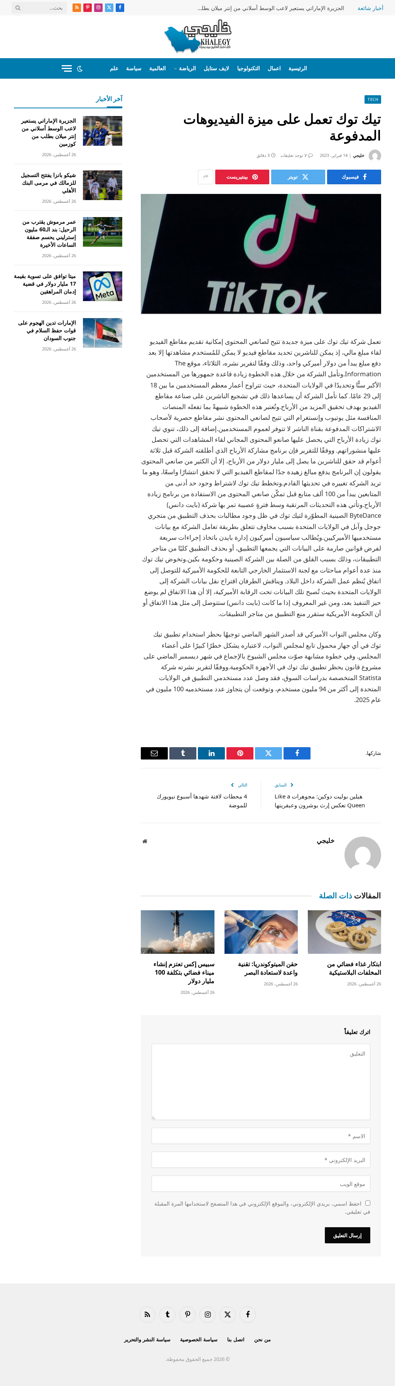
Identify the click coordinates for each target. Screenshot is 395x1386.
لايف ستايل (216, 68)
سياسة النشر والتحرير (147, 1339)
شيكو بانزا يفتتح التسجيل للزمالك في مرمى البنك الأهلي (48, 182)
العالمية (157, 68)
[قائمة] (67, 68)
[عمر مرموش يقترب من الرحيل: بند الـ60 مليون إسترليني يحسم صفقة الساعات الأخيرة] (102, 232)
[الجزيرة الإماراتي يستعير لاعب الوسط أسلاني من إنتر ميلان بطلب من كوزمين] (102, 131)
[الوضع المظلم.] (79, 69)
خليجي (359, 155)
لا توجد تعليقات (293, 155)
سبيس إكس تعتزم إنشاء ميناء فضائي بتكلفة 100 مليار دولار (184, 972)
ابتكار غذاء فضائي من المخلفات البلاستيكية (354, 968)
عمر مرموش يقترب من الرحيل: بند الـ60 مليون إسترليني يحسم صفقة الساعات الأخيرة (49, 233)
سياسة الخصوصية (199, 1339)
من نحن (262, 1339)
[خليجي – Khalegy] (197, 36)
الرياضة (187, 68)
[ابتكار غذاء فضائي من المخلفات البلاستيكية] (344, 932)
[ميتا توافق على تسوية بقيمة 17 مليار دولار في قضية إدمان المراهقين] (102, 286)
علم (114, 68)
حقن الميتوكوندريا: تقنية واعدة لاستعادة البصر (268, 968)
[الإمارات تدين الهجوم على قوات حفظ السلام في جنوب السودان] (102, 333)
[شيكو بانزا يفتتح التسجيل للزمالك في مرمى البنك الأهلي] (102, 185)
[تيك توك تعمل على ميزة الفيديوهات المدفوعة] (261, 254)
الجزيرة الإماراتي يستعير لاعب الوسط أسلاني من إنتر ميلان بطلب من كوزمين (267, 8)
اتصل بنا (236, 1339)
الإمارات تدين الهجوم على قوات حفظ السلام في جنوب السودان (47, 330)
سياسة (134, 68)
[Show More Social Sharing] (205, 177)
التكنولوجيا (248, 68)
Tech (373, 99)
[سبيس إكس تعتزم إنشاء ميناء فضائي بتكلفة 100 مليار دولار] (177, 932)
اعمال (274, 68)
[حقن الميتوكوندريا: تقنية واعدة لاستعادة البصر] (261, 932)
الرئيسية (298, 68)
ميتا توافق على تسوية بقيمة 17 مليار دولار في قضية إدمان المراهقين (45, 283)
